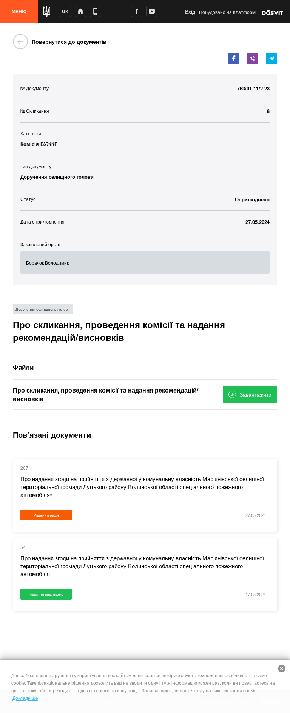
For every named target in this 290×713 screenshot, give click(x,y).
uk (65, 11)
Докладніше (25, 698)
